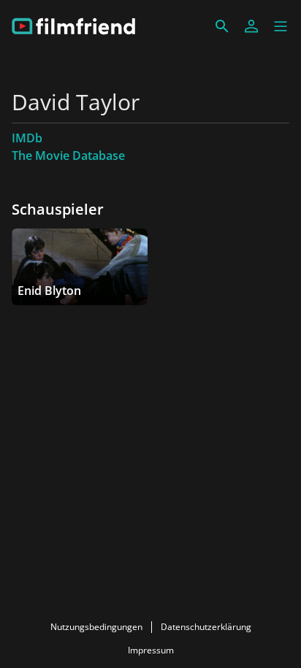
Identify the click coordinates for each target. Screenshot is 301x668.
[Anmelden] (251, 26)
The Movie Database (68, 155)
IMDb (27, 138)
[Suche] (222, 26)
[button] (280, 26)
